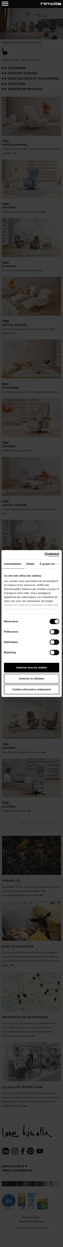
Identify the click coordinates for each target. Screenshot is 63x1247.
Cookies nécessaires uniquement (31, 689)
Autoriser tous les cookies (31, 667)
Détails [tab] (30, 563)
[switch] (54, 631)
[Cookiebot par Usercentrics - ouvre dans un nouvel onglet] (45, 555)
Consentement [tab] (12, 563)
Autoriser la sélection (31, 678)
